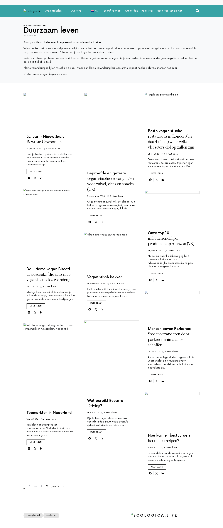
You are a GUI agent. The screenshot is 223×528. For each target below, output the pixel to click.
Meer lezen (36, 172)
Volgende (53, 486)
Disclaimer (51, 515)
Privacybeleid (33, 515)
